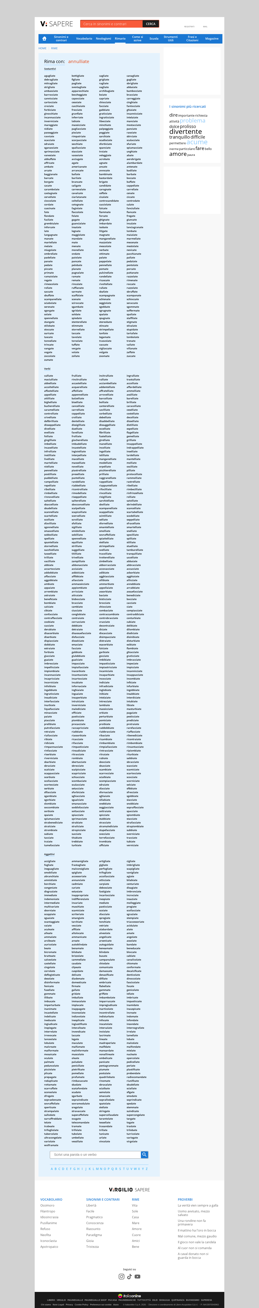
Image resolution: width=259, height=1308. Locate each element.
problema (193, 120)
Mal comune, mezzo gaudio (197, 1236)
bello (208, 149)
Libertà (91, 1205)
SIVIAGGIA (164, 1300)
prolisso (188, 126)
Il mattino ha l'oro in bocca (197, 1230)
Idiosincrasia (49, 1217)
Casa (135, 1217)
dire (173, 115)
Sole (135, 1211)
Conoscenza (95, 1223)
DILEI (155, 1300)
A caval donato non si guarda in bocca (193, 1256)
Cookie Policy (81, 1304)
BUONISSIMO (192, 1300)
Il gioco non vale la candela (197, 1242)
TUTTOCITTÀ (144, 1300)
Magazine (212, 38)
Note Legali (58, 1304)
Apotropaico (49, 1247)
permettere (177, 143)
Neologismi (103, 38)
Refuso (45, 1229)
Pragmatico (94, 1217)
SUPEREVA (206, 1300)
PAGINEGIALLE (75, 1300)
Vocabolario (84, 38)
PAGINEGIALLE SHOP (96, 1300)
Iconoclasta (48, 1241)
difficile (198, 137)
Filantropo (47, 1211)
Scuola (154, 38)
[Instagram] (122, 1277)
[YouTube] (137, 1277)
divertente (185, 131)
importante (186, 115)
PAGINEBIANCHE (127, 1300)
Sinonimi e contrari (61, 38)
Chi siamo (46, 1304)
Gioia (90, 1241)
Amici (136, 1241)
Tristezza (92, 1247)
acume (197, 141)
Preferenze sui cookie (100, 1304)
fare (199, 148)
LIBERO (51, 1300)
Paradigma (94, 1235)
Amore (137, 1229)
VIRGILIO (61, 1300)
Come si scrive (137, 38)
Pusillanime (48, 1223)
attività (174, 121)
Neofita (45, 1235)
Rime (54, 48)
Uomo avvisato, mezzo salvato (194, 1213)
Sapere (61, 23)
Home (44, 39)
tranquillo (179, 137)
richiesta (201, 115)
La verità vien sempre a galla (198, 1205)
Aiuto (116, 1304)
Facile (90, 1211)
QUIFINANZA (177, 1300)
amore (178, 154)
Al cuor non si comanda (195, 1248)
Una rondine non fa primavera (192, 1222)
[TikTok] (129, 1277)
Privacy (69, 1304)
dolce (174, 126)
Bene (135, 1247)
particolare (187, 149)
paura (191, 155)
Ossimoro (47, 1205)
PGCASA (112, 1300)
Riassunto (93, 1229)
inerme (174, 149)
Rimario (120, 38)
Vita (134, 1205)
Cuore (136, 1235)
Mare (135, 1223)
